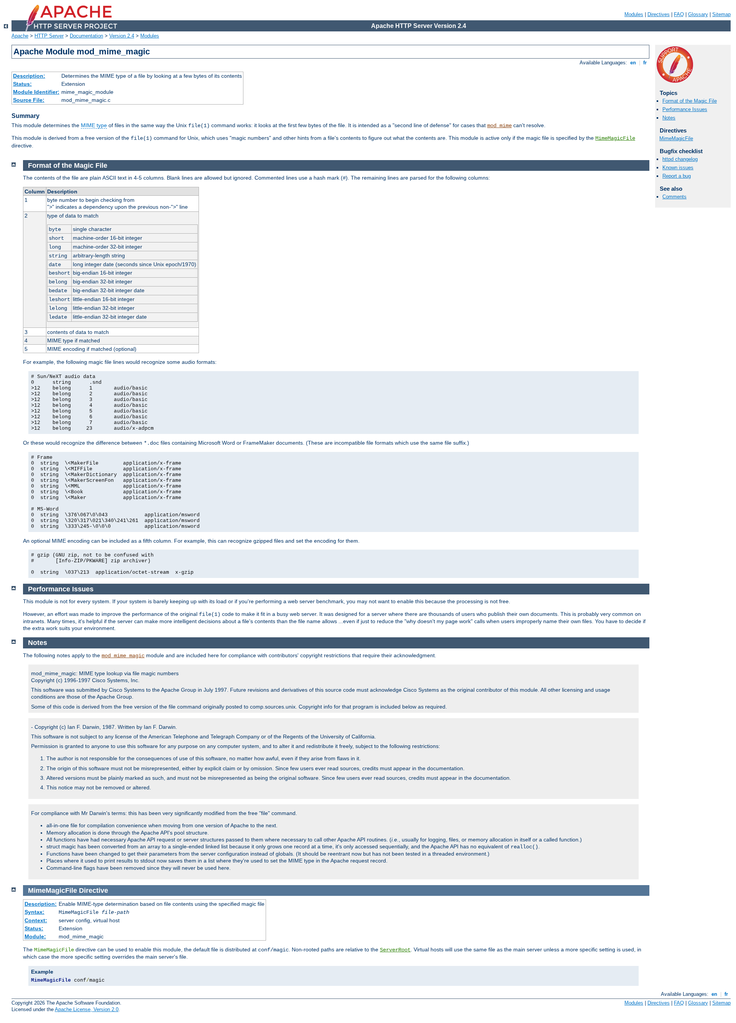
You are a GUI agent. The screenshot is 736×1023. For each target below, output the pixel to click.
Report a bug (676, 176)
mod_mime (499, 126)
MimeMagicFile (615, 138)
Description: (29, 76)
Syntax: (34, 912)
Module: (35, 936)
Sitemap (721, 14)
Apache (20, 36)
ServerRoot (395, 950)
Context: (36, 920)
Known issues (677, 167)
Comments (674, 197)
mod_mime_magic (123, 656)
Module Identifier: (36, 92)
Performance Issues (684, 109)
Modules (633, 14)
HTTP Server (49, 36)
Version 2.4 (121, 36)
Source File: (28, 100)
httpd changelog (680, 159)
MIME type (94, 125)
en (633, 62)
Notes (668, 118)
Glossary (698, 14)
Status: (22, 84)
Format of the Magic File (689, 101)
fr (645, 62)
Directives (658, 14)
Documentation (86, 36)
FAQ (679, 14)
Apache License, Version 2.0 (86, 1009)
